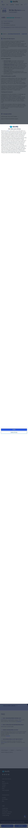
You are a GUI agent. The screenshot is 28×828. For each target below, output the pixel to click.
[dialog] (14, 414)
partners (8, 130)
